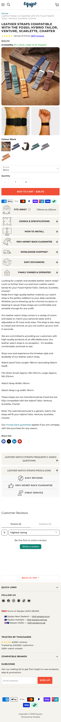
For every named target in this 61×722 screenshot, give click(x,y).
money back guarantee (18, 424)
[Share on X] (9, 441)
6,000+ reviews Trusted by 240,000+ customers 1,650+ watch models (17, 645)
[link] (30, 36)
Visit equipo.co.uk (36, 623)
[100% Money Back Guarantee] (30, 486)
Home (4, 13)
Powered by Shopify (30, 717)
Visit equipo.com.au (37, 619)
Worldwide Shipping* (34, 252)
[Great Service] (30, 493)
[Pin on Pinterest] (20, 441)
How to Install (34, 231)
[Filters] (4, 532)
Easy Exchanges (34, 262)
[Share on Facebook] (3, 441)
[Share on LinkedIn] (14, 441)
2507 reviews (37, 36)
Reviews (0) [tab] (16, 524)
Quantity (5, 176)
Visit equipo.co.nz (41, 616)
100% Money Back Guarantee (34, 241)
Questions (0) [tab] (45, 524)
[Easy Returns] (30, 479)
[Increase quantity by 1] (26, 182)
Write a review (30, 546)
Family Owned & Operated (34, 272)
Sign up (45, 680)
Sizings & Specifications (34, 221)
